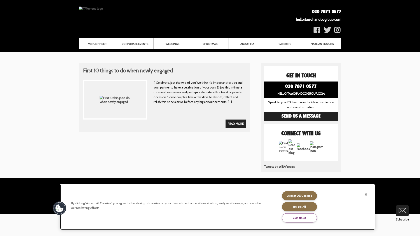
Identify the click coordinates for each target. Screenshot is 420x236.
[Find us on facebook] (337, 31)
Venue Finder (97, 43)
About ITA (247, 43)
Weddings (172, 43)
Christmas (210, 43)
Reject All (299, 206)
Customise (299, 217)
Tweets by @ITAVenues (279, 166)
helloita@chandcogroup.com (318, 19)
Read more (236, 124)
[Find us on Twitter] (327, 31)
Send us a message (301, 116)
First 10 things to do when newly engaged (128, 70)
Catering (284, 43)
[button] (59, 208)
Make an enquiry (322, 43)
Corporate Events (135, 43)
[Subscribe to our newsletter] (402, 210)
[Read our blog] (293, 153)
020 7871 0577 (326, 12)
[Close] (366, 194)
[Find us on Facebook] (317, 31)
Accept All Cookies (299, 195)
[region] (217, 207)
